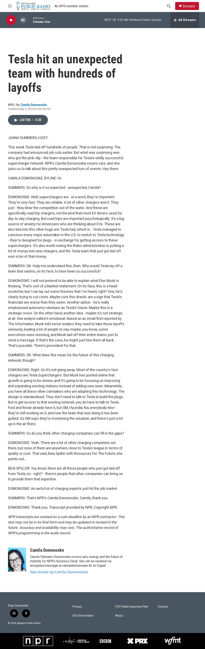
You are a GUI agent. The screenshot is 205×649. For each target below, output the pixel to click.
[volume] (23, 20)
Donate (189, 6)
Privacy (77, 606)
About (119, 615)
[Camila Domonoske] (17, 560)
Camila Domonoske (34, 105)
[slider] (29, 20)
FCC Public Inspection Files (131, 606)
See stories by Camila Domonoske (59, 572)
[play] (11, 20)
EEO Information (83, 615)
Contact (163, 606)
